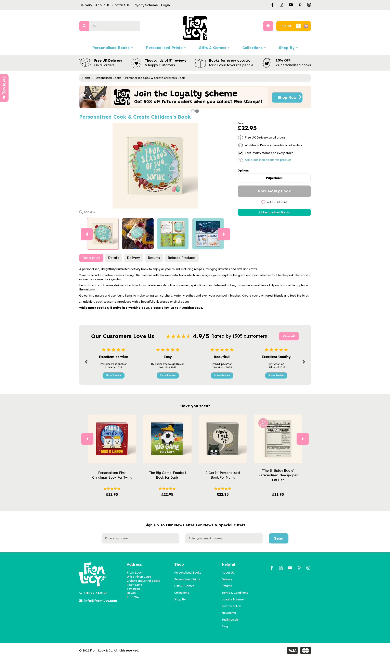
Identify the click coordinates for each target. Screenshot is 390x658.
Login (165, 5)
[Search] (84, 26)
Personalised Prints (187, 579)
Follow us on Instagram (309, 4)
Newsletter (229, 613)
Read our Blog (281, 4)
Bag (303, 26)
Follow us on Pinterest (299, 4)
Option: (243, 170)
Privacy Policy (231, 606)
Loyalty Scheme (233, 599)
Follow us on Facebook (272, 4)
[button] (87, 97)
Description (91, 258)
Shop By (180, 599)
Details (113, 258)
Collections (181, 593)
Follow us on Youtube (290, 4)
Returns (154, 258)
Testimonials (230, 619)
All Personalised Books (274, 212)
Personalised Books (187, 572)
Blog (225, 626)
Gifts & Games (184, 586)
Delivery (133, 258)
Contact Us (120, 5)
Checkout (285, 26)
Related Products (181, 258)
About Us (228, 572)
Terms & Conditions (235, 593)
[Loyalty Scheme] (195, 96)
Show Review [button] (113, 375)
